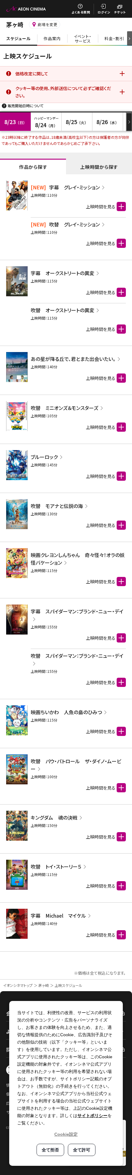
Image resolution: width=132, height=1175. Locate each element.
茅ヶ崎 (43, 985)
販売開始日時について (26, 105)
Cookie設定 (66, 1134)
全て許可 (81, 1149)
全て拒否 (50, 1149)
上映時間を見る (100, 206)
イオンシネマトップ (18, 985)
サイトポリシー (92, 1115)
